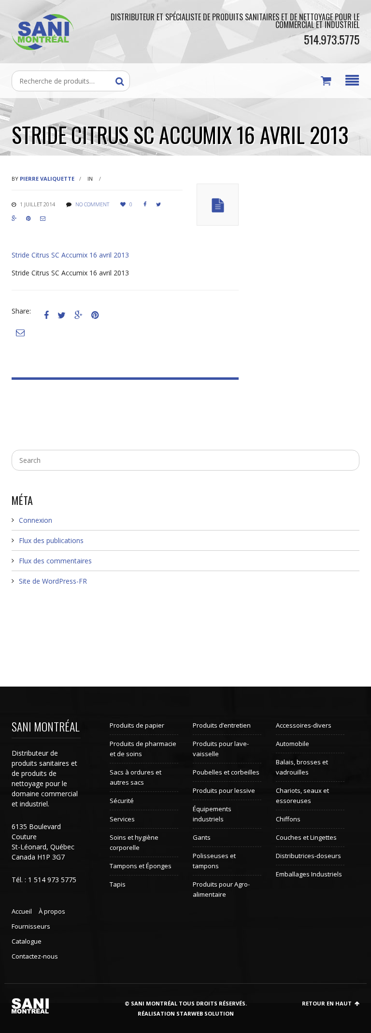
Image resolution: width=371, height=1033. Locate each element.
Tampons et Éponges (140, 865)
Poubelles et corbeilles (226, 772)
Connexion (35, 520)
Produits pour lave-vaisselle (221, 748)
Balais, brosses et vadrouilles (302, 767)
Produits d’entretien (222, 725)
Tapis (118, 884)
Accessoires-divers (303, 725)
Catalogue (27, 941)
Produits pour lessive (224, 790)
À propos (52, 911)
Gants (202, 837)
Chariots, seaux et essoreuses (302, 795)
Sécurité (122, 800)
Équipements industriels (212, 813)
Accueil (22, 911)
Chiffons (288, 819)
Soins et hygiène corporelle (134, 842)
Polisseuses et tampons (214, 860)
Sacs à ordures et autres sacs (135, 777)
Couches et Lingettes (306, 837)
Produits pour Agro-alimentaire (221, 889)
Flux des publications (51, 540)
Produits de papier (137, 725)
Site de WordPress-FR (53, 581)
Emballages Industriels (309, 874)
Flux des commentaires (55, 560)
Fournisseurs (31, 926)
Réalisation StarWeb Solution (186, 1013)
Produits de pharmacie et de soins (143, 748)
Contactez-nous (35, 956)
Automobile (292, 743)
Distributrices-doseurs (308, 855)
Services (122, 819)
